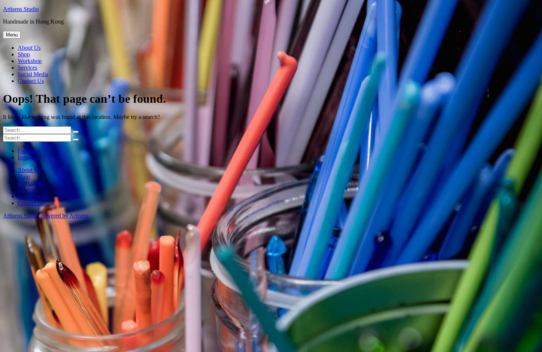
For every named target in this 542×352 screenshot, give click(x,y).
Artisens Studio (21, 9)
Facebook (29, 151)
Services (27, 67)
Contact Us (31, 81)
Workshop (30, 61)
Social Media (33, 74)
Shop (24, 54)
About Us (29, 48)
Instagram (29, 157)
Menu (12, 35)
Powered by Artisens (64, 215)
